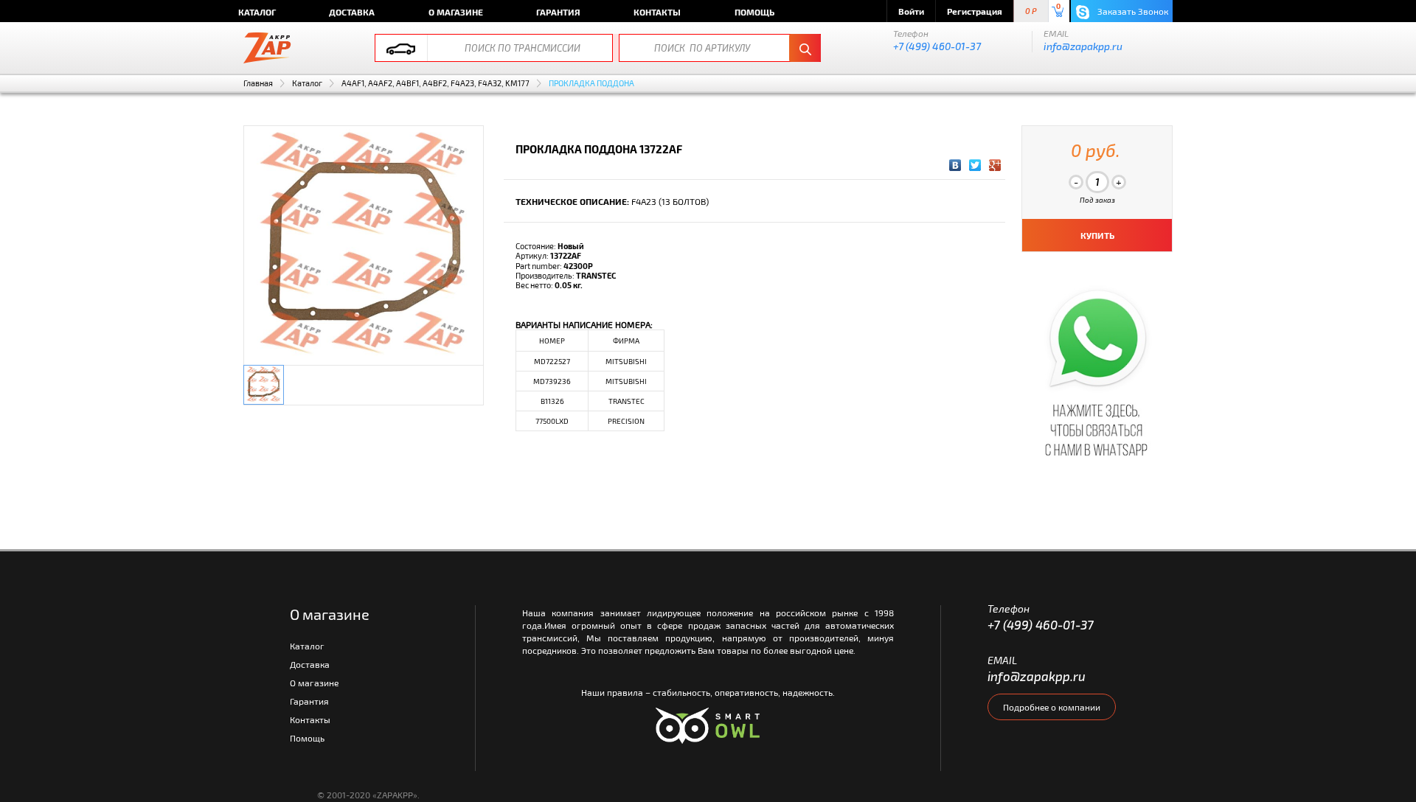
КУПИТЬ (1097, 235)
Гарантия (558, 12)
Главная (258, 83)
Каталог (257, 12)
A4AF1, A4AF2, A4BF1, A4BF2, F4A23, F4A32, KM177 (435, 83)
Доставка (352, 12)
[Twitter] (975, 165)
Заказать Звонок (1131, 11)
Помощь (754, 12)
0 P (1031, 11)
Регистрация (974, 11)
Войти (911, 11)
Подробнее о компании (1051, 707)
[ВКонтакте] (955, 165)
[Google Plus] (995, 165)
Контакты (657, 12)
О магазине (455, 12)
